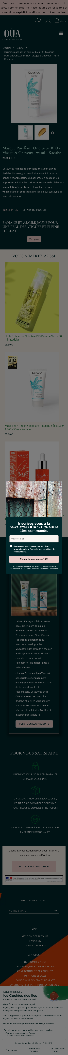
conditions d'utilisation (31, 568)
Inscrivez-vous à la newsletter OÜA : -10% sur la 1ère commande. (34, 527)
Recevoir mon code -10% (34, 559)
